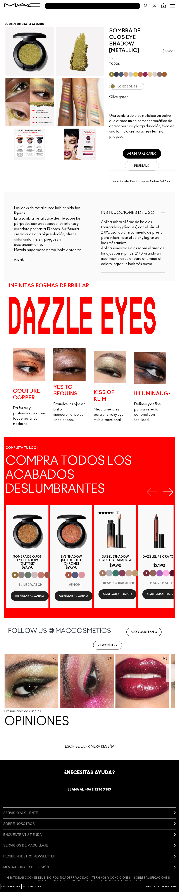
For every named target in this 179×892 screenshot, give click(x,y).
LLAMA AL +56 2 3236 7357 (89, 789)
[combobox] (142, 86)
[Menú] (172, 5)
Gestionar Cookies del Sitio (29, 877)
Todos (114, 64)
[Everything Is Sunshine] (129, 573)
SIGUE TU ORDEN (32, 886)
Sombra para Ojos (29, 24)
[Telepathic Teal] (115, 573)
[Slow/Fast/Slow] (47, 575)
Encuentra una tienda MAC (162, 886)
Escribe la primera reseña (89, 746)
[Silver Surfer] (109, 573)
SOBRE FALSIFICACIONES (151, 877)
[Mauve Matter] (146, 573)
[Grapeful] (172, 573)
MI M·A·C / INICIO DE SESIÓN (26, 867)
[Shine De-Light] (34, 575)
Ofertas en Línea (11, 886)
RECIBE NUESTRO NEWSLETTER (29, 856)
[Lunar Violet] (159, 573)
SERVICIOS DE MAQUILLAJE (25, 845)
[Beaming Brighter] (102, 573)
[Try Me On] (28, 575)
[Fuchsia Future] (122, 573)
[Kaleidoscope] (81, 575)
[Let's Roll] (41, 575)
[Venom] (68, 575)
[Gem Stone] (153, 573)
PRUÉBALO (141, 165)
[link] (27, 531)
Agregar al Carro (142, 153)
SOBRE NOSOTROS (19, 824)
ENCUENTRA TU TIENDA (22, 834)
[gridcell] (111, 74)
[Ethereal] (75, 575)
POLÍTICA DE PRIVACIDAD (70, 877)
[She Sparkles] (21, 575)
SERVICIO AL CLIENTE (20, 813)
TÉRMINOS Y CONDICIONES (111, 877)
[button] (172, 5)
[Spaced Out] (166, 573)
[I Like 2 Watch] (15, 575)
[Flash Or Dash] (135, 573)
